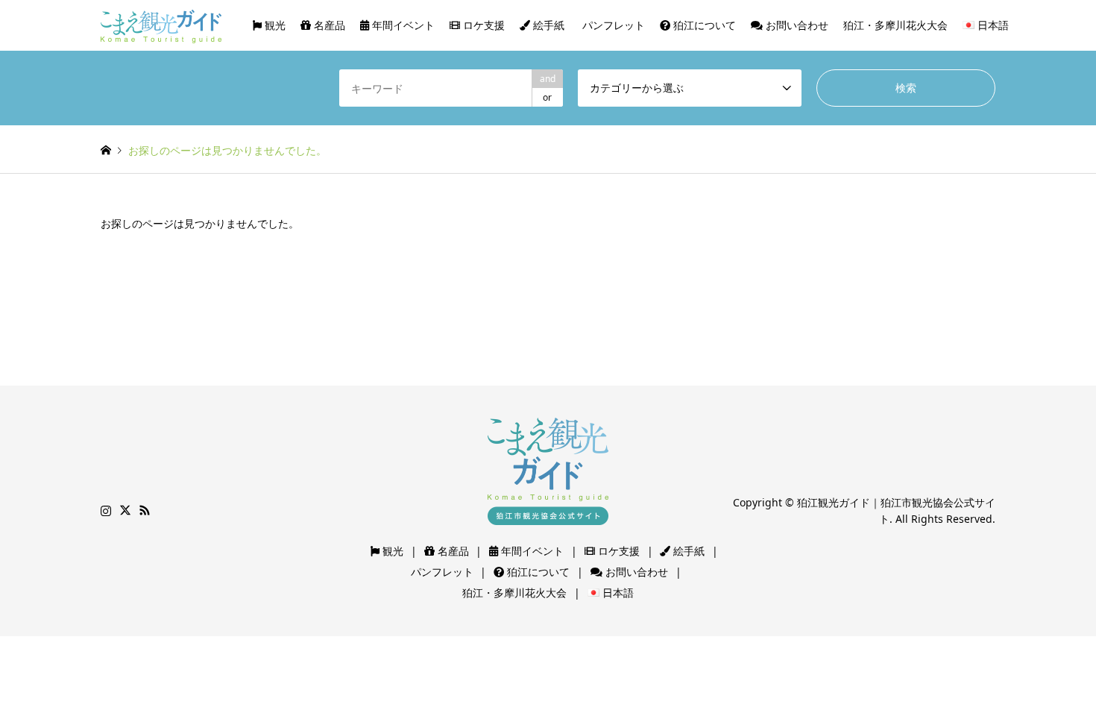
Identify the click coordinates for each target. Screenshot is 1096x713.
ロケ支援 (482, 25)
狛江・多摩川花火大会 (895, 25)
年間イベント (402, 25)
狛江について (703, 25)
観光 (274, 25)
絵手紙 (547, 25)
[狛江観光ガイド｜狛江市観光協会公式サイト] (161, 25)
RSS (144, 510)
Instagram (106, 510)
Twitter (125, 510)
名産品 (328, 25)
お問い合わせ (795, 25)
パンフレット (612, 25)
